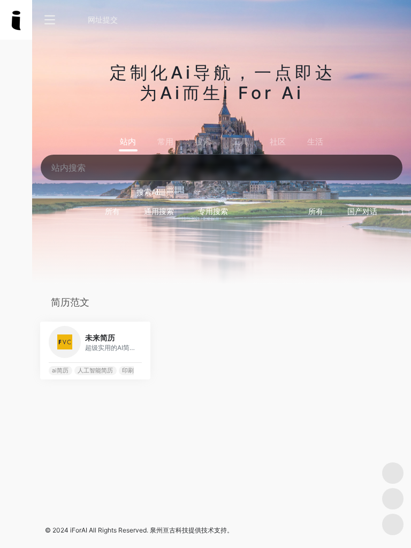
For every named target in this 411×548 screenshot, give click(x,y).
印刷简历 (134, 370)
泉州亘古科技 (169, 530)
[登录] (376, 20)
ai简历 (60, 370)
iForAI (78, 530)
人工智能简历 (95, 370)
